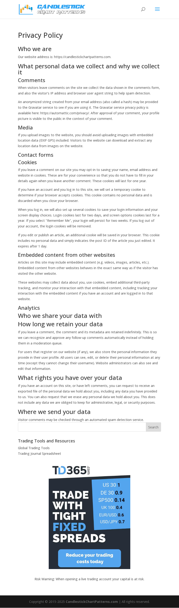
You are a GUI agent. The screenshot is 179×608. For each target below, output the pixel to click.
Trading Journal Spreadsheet (39, 453)
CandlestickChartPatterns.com (92, 601)
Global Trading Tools (34, 448)
